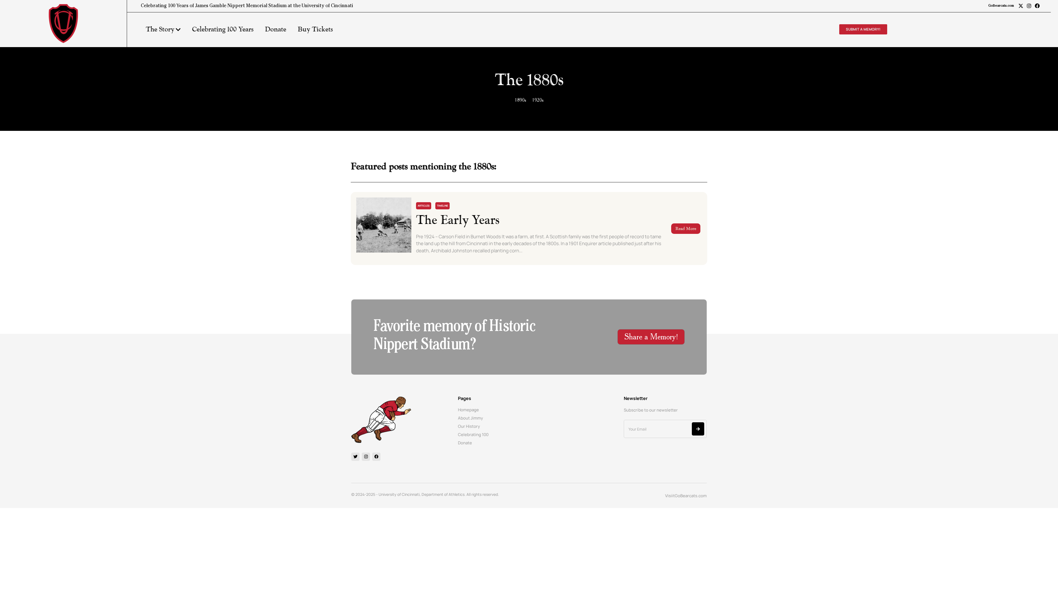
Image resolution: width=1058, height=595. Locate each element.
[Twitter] (355, 457)
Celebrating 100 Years (222, 29)
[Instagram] (1029, 5)
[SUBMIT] (698, 429)
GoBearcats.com (1001, 6)
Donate (275, 29)
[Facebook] (1037, 5)
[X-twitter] (1020, 5)
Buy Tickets (315, 29)
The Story (160, 29)
